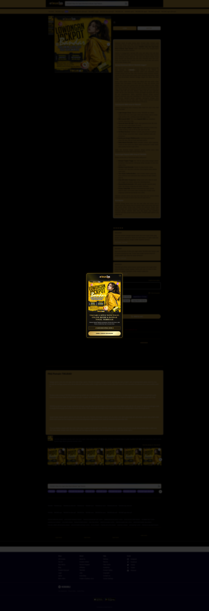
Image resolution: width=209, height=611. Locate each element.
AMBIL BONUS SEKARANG (104, 333)
